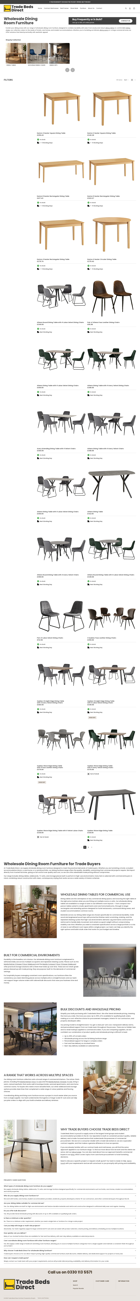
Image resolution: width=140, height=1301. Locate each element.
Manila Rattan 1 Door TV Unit (31, 1082)
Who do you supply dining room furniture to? (21, 1196)
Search (75, 1285)
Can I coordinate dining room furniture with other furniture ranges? (30, 1240)
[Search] (126, 8)
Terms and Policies (43, 1298)
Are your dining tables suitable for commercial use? (24, 1203)
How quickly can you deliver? (15, 1233)
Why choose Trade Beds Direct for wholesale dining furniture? (28, 1250)
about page (76, 1152)
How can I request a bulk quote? (16, 1258)
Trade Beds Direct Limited (15, 1298)
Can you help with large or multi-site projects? (22, 1226)
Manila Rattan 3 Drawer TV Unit (60, 1082)
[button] (126, 80)
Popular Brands (78, 1288)
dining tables (109, 28)
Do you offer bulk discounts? (15, 1211)
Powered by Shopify (29, 1298)
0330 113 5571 (79, 1272)
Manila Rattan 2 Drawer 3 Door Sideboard (20, 964)
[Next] (73, 70)
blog (72, 1154)
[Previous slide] (40, 296)
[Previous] (67, 70)
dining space (104, 30)
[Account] (130, 8)
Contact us (125, 21)
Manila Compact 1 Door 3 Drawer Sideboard (59, 964)
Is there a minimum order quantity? (17, 1218)
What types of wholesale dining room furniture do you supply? (28, 1186)
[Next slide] (83, 296)
